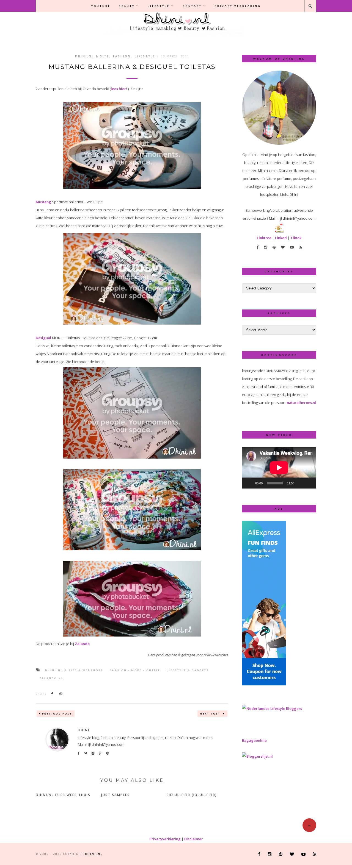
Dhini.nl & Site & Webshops (74, 670)
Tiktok (295, 237)
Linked (281, 237)
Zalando (82, 643)
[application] (279, 468)
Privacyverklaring (165, 838)
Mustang (43, 201)
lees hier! (119, 88)
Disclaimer (193, 838)
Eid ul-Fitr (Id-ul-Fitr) (192, 795)
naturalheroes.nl (301, 402)
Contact (192, 6)
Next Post (211, 713)
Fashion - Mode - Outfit (135, 670)
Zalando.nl (51, 678)
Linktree (264, 237)
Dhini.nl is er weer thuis (63, 795)
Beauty (127, 6)
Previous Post (57, 713)
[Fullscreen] (309, 483)
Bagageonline (254, 740)
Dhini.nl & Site (92, 56)
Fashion (122, 56)
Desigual (43, 337)
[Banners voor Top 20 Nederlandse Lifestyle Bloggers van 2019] (272, 708)
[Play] (249, 483)
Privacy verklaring (238, 6)
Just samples (115, 795)
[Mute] (300, 483)
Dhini (83, 730)
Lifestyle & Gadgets (188, 670)
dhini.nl (94, 854)
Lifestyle (159, 6)
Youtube (101, 6)
